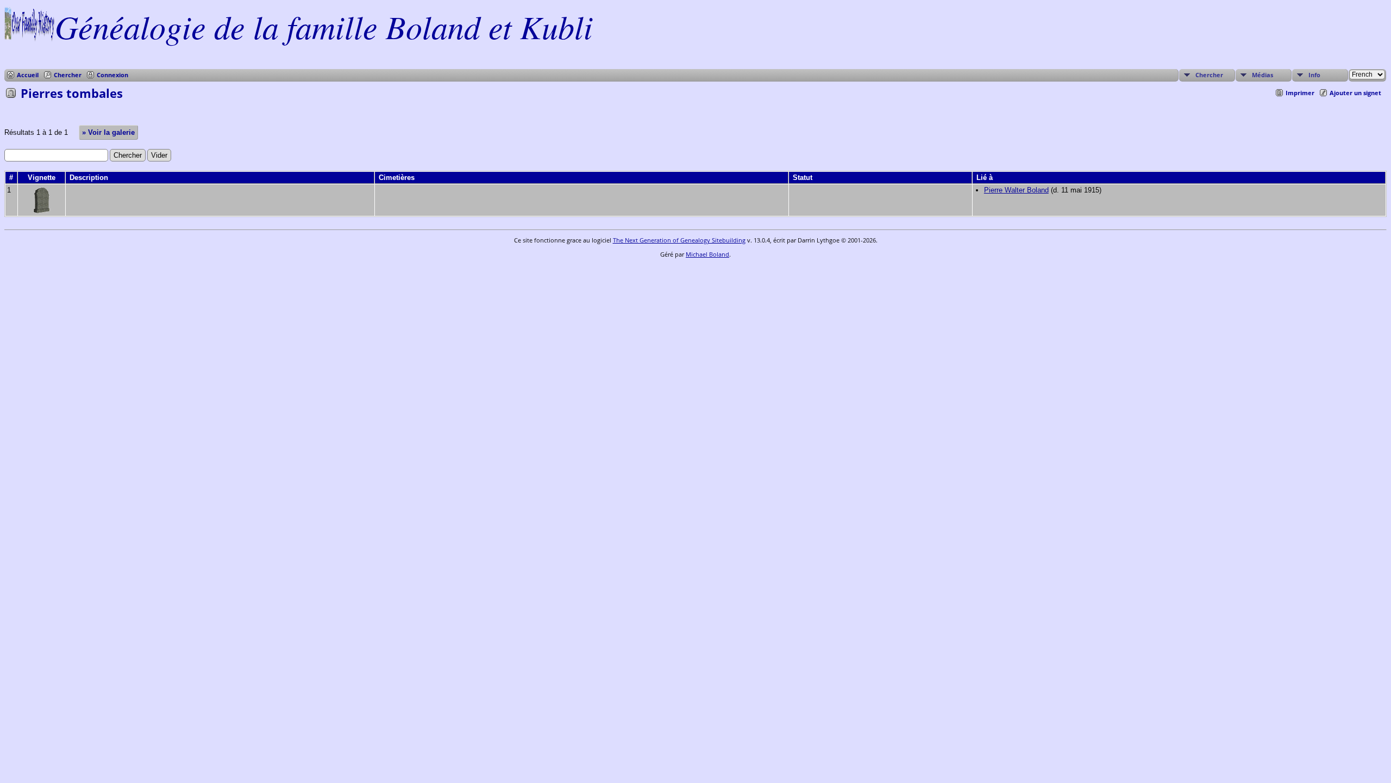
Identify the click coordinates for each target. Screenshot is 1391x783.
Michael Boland (707, 254)
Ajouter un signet (1355, 93)
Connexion (112, 75)
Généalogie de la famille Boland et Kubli (324, 26)
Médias (1262, 75)
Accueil (28, 75)
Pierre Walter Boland (1016, 190)
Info (1314, 75)
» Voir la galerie (108, 132)
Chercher (68, 75)
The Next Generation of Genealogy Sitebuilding (679, 240)
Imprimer (1300, 93)
